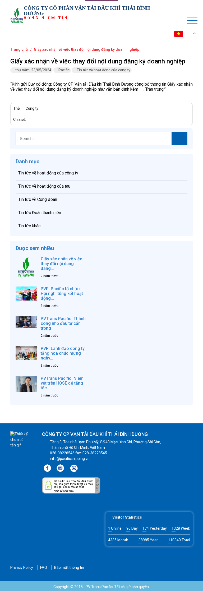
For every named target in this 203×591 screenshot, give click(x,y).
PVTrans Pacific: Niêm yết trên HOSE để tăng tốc (62, 383)
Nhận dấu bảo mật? (64, 490)
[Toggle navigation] (190, 20)
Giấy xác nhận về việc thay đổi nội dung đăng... (61, 263)
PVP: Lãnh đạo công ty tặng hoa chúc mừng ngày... (63, 353)
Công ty (32, 108)
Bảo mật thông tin (69, 567)
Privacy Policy (21, 567)
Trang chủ (19, 49)
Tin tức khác (29, 225)
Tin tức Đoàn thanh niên (39, 212)
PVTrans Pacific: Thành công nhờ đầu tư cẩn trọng (63, 323)
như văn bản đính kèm (118, 89)
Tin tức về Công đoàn (37, 199)
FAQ (43, 567)
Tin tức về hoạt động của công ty (103, 70)
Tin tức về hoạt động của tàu (44, 186)
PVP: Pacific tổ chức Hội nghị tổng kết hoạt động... (62, 293)
